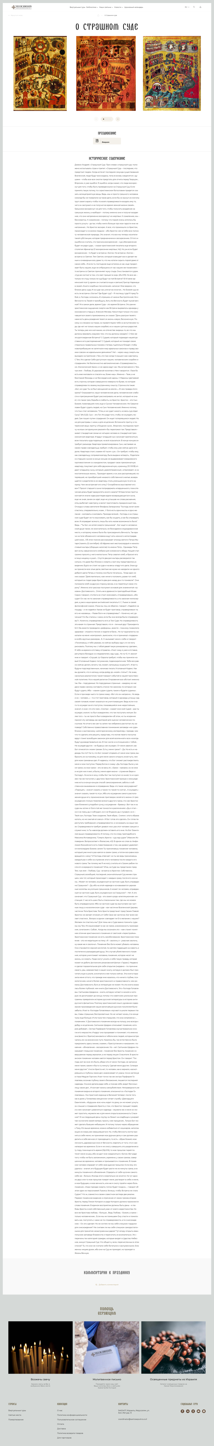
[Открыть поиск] (194, 7)
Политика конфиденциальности (72, 1415)
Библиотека (91, 7)
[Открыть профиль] (200, 7)
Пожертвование (16, 1420)
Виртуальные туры (77, 7)
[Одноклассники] (193, 1411)
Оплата (60, 1424)
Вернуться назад (16, 15)
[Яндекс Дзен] (204, 1411)
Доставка (61, 1429)
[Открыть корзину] (182, 7)
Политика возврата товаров (70, 1433)
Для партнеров (64, 1438)
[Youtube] (198, 1411)
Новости (117, 7)
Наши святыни (105, 7)
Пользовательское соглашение (71, 1420)
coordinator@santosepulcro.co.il (132, 1419)
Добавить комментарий (108, 1285)
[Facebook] (182, 1411)
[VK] (188, 1411)
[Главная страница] (98, 15)
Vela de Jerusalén (22, 7)
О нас (59, 1410)
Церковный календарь (133, 7)
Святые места (14, 1415)
